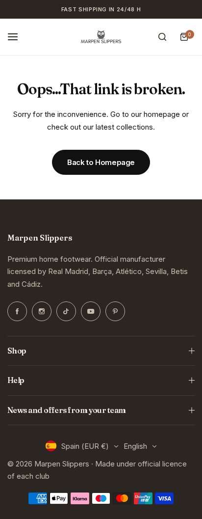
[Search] (162, 37)
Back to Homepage (101, 162)
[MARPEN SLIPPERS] (101, 37)
